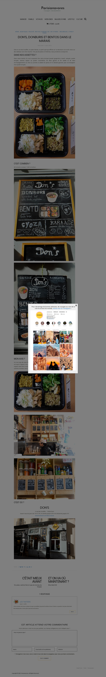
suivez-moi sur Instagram (61, 308)
